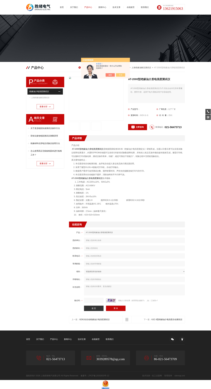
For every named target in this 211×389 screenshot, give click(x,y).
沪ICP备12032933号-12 (98, 376)
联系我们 (145, 7)
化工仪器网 (157, 376)
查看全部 (43, 107)
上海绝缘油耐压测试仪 (141, 68)
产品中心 (88, 7)
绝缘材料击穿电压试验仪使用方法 (45, 143)
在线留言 (131, 7)
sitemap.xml (179, 376)
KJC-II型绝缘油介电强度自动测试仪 (167, 319)
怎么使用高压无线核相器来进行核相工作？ (46, 153)
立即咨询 (140, 127)
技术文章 (116, 7)
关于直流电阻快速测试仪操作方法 (45, 128)
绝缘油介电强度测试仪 (39, 91)
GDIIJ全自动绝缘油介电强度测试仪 (94, 319)
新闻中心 (102, 7)
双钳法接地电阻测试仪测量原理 (44, 136)
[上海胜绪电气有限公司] (39, 7)
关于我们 (74, 7)
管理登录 (168, 376)
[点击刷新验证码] (111, 300)
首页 (62, 7)
